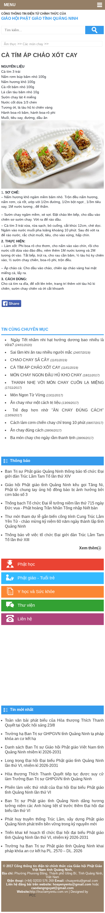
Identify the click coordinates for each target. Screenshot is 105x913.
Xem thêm (88, 548)
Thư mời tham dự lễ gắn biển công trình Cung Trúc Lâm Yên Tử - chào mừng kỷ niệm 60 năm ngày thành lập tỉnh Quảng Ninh (54, 521)
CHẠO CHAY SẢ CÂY (29, 360)
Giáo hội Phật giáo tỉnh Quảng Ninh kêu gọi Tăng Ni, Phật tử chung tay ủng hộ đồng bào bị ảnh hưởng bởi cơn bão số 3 (54, 490)
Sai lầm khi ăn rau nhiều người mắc (41, 352)
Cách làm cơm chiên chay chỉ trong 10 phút (47, 423)
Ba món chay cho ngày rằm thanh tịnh (42, 438)
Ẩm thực (10, 44)
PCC (32, 895)
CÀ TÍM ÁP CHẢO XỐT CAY (35, 367)
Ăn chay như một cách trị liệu (35, 402)
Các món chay (33, 44)
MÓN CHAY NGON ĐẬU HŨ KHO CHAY (46, 375)
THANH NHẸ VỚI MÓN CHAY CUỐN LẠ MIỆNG (57, 382)
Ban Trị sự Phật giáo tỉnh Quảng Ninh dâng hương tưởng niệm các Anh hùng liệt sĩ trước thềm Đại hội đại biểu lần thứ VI (54, 806)
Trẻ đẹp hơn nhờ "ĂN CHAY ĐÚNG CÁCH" (58, 410)
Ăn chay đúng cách (26, 430)
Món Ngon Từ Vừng (27, 395)
